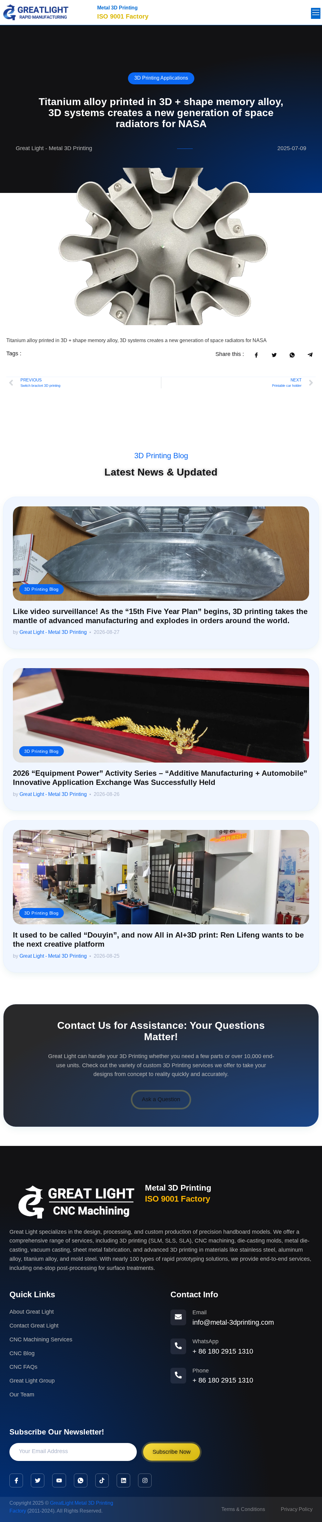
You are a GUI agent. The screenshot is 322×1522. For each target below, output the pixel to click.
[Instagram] (145, 1480)
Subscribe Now (172, 1452)
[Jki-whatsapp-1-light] (80, 1480)
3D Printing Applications (161, 78)
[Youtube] (59, 1480)
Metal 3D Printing (117, 7)
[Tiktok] (102, 1480)
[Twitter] (37, 1480)
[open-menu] (315, 13)
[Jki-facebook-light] (16, 1480)
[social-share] (256, 355)
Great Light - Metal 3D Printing (53, 632)
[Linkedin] (123, 1480)
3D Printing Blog (161, 455)
